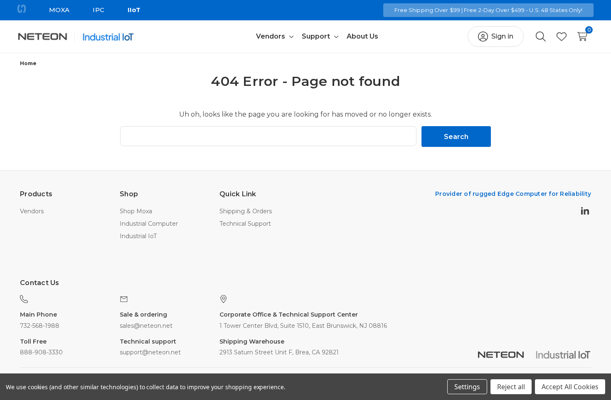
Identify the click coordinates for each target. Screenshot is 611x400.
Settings (467, 386)
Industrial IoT (138, 236)
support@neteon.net (150, 352)
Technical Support (245, 223)
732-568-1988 (39, 325)
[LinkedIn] (586, 210)
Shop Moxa (136, 211)
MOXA (59, 10)
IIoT (134, 10)
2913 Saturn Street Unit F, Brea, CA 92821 (279, 352)
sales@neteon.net (146, 325)
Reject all (511, 386)
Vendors (32, 211)
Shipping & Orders (245, 211)
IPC (98, 10)
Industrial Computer (149, 223)
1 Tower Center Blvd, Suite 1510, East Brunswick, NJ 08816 (303, 325)
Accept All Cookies (570, 386)
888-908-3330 (41, 352)
